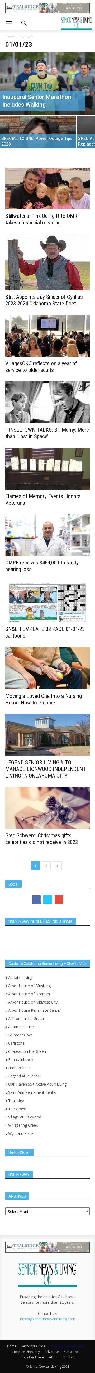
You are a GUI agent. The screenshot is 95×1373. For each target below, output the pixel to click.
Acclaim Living (20, 977)
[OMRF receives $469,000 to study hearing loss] (47, 535)
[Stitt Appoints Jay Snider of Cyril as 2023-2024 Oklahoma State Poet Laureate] (47, 262)
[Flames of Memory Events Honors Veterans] (47, 469)
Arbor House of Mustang (29, 985)
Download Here (32, 1357)
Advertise (52, 1351)
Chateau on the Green (27, 1051)
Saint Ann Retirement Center (32, 1092)
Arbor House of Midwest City (33, 1002)
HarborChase (19, 1067)
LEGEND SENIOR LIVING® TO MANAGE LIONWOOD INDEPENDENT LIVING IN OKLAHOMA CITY (45, 769)
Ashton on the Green (26, 1018)
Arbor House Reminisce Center (34, 1010)
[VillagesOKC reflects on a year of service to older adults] (47, 336)
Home (10, 37)
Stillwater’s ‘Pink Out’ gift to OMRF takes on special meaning (42, 219)
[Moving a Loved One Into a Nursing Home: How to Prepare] (47, 668)
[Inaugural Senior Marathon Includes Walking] (47, 83)
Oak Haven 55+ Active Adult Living (36, 1084)
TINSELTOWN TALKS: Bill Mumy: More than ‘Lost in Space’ (47, 433)
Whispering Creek (23, 1125)
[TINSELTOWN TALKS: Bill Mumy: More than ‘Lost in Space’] (47, 402)
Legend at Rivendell (24, 1075)
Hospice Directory (26, 1351)
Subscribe (71, 1351)
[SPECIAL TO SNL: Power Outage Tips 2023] (38, 134)
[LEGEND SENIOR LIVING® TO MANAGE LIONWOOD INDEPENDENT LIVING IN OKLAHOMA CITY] (47, 735)
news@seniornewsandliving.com (47, 1318)
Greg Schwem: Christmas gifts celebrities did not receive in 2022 (41, 838)
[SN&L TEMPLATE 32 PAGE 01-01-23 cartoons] (47, 601)
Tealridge (16, 1100)
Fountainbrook (20, 1059)
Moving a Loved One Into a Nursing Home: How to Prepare (43, 699)
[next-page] (57, 865)
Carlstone (16, 1043)
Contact (69, 1357)
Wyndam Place (21, 1133)
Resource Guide (33, 1346)
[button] (8, 23)
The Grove (17, 1108)
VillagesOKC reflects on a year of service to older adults (41, 366)
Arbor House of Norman (29, 993)
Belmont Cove (20, 1034)
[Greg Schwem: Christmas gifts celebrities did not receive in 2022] (47, 808)
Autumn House (21, 1026)
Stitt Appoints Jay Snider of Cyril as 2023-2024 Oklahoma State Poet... (44, 300)
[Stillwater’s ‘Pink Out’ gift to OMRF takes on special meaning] (47, 188)
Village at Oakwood (24, 1116)
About (53, 1357)
